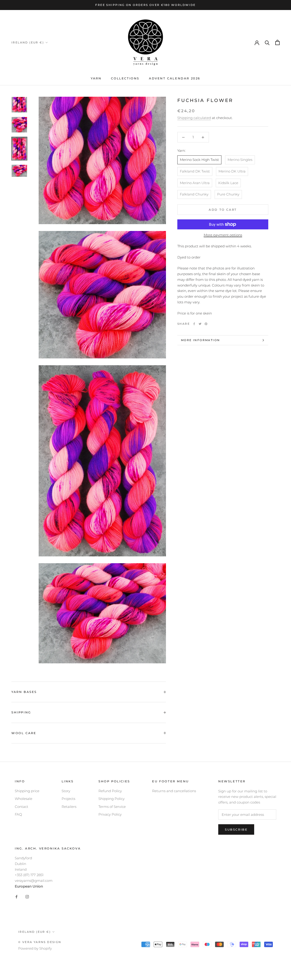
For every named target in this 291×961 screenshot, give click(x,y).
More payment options (223, 235)
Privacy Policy (110, 814)
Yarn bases (24, 692)
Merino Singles (240, 159)
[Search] (267, 42)
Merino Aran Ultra (195, 183)
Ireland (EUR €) (27, 42)
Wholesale (23, 798)
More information (200, 340)
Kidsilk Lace (228, 183)
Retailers (69, 806)
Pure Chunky (228, 194)
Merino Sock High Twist (199, 159)
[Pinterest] (206, 323)
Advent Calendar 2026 (174, 78)
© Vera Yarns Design (39, 942)
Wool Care (23, 733)
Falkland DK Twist (195, 171)
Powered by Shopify (35, 948)
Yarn (96, 78)
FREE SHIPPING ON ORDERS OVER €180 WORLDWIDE (145, 5)
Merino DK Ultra (232, 171)
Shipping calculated (194, 118)
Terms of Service (112, 806)
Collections (125, 78)
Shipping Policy (111, 798)
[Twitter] (200, 323)
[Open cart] (277, 42)
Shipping (21, 712)
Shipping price (27, 791)
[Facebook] (194, 323)
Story (66, 791)
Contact (21, 806)
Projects (68, 798)
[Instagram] (27, 897)
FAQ (18, 814)
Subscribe (236, 829)
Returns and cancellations (174, 791)
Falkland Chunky (194, 194)
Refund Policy (110, 791)
